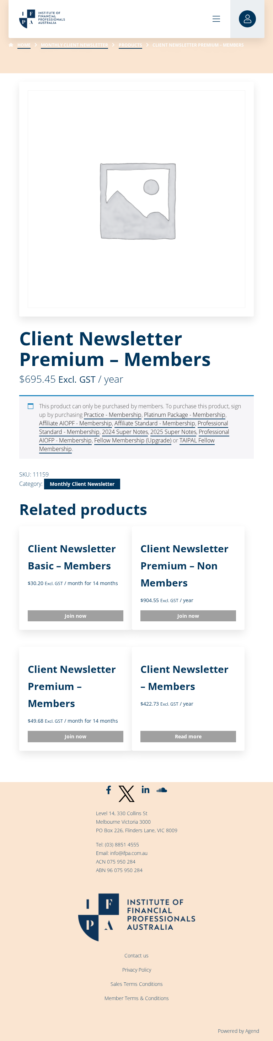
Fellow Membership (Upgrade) (132, 440)
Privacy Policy (136, 969)
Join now (75, 615)
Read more (188, 736)
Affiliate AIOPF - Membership (75, 423)
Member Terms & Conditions (137, 998)
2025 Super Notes (173, 432)
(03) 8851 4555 (122, 844)
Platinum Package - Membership (184, 415)
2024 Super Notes (125, 432)
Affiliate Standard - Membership (154, 423)
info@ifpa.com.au (129, 853)
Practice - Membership (112, 415)
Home (24, 45)
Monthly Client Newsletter (74, 45)
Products (130, 45)
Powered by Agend (238, 1030)
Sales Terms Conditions (137, 984)
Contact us (136, 955)
